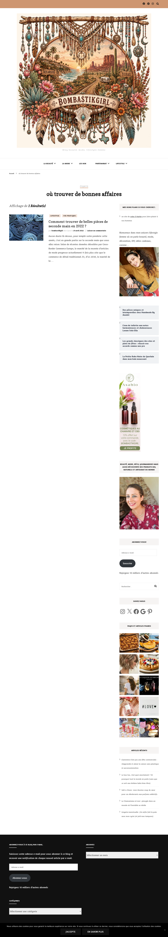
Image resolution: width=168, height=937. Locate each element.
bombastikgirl (57, 231)
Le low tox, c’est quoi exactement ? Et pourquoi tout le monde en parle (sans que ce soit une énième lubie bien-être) (139, 779)
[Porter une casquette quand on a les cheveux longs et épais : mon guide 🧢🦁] (129, 686)
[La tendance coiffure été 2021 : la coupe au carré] (129, 664)
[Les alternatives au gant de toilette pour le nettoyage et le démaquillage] (149, 728)
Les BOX (82, 163)
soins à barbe (136, 216)
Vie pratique (70, 216)
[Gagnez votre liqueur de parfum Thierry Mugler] (149, 686)
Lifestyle (120, 163)
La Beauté (48, 163)
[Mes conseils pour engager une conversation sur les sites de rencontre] (149, 707)
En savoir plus (96, 931)
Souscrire (127, 563)
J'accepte (70, 931)
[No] (164, 930)
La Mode (66, 163)
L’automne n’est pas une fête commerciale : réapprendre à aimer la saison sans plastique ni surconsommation (140, 764)
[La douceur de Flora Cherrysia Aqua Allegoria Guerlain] (129, 707)
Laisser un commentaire (96, 231)
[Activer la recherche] (157, 4)
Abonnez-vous (20, 877)
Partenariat (101, 163)
